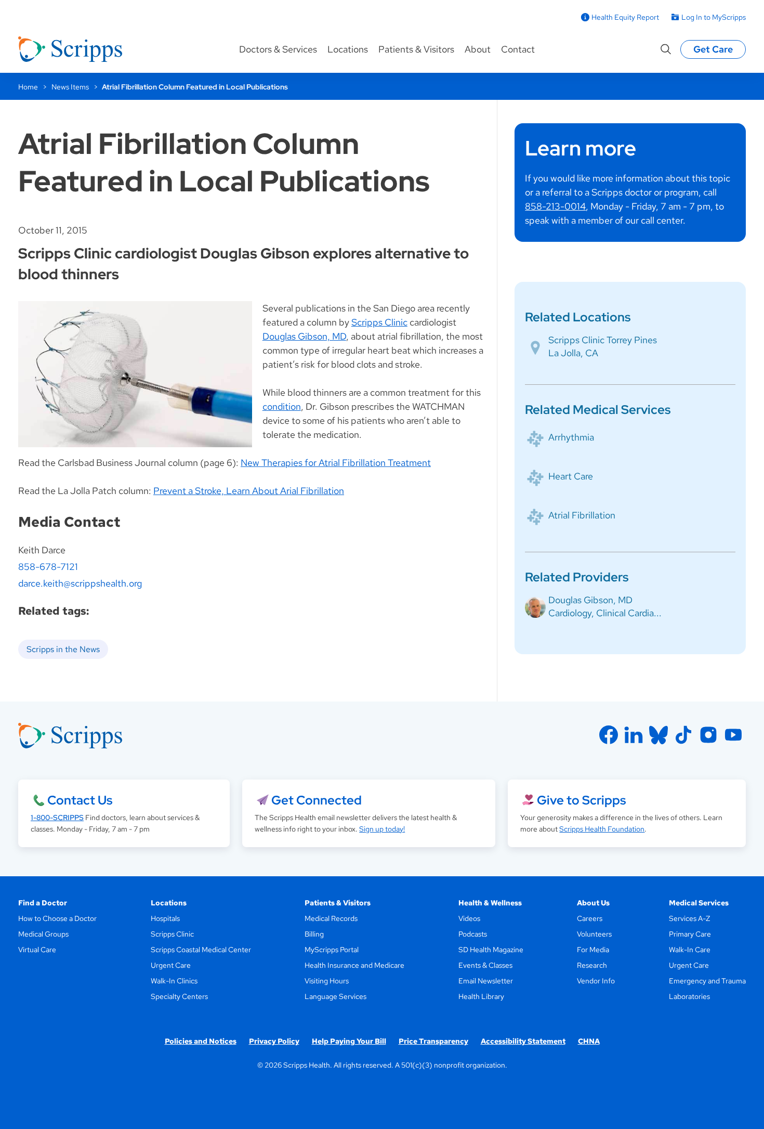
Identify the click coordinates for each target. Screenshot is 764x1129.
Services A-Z (689, 918)
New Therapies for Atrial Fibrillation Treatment (336, 463)
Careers (589, 918)
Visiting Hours (327, 980)
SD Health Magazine (490, 949)
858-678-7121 (48, 567)
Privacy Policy (274, 1041)
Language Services (335, 996)
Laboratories (689, 996)
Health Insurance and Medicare (354, 965)
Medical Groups (43, 934)
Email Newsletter (485, 980)
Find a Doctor (42, 902)
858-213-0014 (555, 206)
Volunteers (594, 934)
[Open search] (665, 49)
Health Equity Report (625, 17)
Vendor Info (596, 980)
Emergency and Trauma (707, 980)
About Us (593, 902)
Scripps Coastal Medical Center (201, 949)
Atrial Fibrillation (581, 515)
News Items (70, 87)
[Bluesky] (658, 734)
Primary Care (690, 934)
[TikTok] (683, 734)
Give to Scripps (581, 800)
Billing (314, 934)
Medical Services (699, 902)
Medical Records (331, 918)
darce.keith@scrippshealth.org (80, 583)
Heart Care (570, 476)
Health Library (481, 996)
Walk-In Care (689, 949)
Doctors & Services (278, 49)
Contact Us (79, 800)
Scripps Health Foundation (601, 829)
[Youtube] (733, 734)
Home (28, 87)
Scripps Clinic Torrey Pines (602, 340)
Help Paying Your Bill (349, 1041)
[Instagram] (708, 734)
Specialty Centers (179, 996)
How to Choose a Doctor (57, 918)
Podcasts (472, 934)
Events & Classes (485, 965)
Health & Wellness (490, 902)
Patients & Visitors (416, 49)
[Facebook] (608, 734)
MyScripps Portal (332, 949)
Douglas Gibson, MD (304, 336)
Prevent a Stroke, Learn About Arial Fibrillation (248, 491)
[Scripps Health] (70, 49)
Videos (469, 918)
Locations (347, 49)
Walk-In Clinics (174, 980)
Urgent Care (171, 965)
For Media (593, 949)
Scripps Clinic (379, 322)
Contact (518, 49)
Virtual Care (37, 949)
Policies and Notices (200, 1041)
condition (281, 406)
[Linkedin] (633, 734)
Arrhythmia (571, 437)
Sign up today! (382, 829)
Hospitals (165, 918)
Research (592, 965)
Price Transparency (433, 1041)
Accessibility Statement (523, 1041)
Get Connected (316, 800)
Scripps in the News (63, 649)
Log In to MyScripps (713, 17)
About (478, 49)
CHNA (589, 1041)
